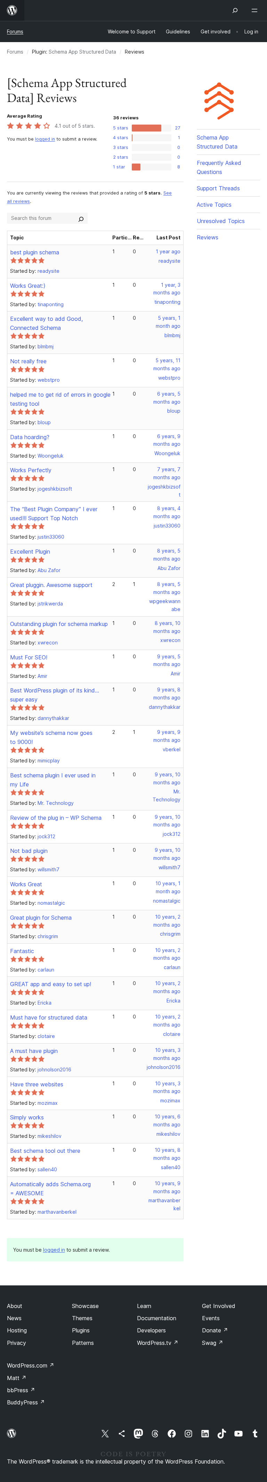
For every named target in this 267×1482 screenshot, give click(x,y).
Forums (15, 31)
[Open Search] (235, 10)
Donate (215, 1330)
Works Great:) (28, 285)
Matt (16, 1377)
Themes (82, 1318)
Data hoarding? (29, 437)
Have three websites (36, 1084)
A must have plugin (34, 1050)
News (14, 1318)
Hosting (17, 1330)
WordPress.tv (157, 1342)
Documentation (156, 1318)
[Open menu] (256, 10)
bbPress (21, 1390)
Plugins (81, 1330)
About (14, 1305)
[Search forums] (81, 218)
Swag (212, 1342)
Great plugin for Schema (41, 917)
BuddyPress (26, 1402)
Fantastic (22, 951)
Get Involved (218, 1305)
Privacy (16, 1342)
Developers (151, 1330)
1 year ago (168, 251)
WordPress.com (30, 1365)
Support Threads (218, 188)
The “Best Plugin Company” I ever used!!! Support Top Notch (53, 514)
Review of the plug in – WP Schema (56, 817)
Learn (144, 1305)
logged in (45, 139)
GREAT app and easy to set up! (50, 984)
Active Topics (214, 204)
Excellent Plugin (30, 551)
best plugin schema (34, 252)
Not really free (28, 361)
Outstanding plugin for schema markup (59, 623)
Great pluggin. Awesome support (51, 584)
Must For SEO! (28, 657)
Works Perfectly (30, 470)
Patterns (83, 1342)
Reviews (207, 237)
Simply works (27, 1117)
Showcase (85, 1305)
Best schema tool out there (45, 1150)
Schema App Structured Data (82, 52)
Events (211, 1318)
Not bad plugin (29, 850)
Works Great (26, 884)
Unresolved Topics (221, 220)
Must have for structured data (48, 1017)
